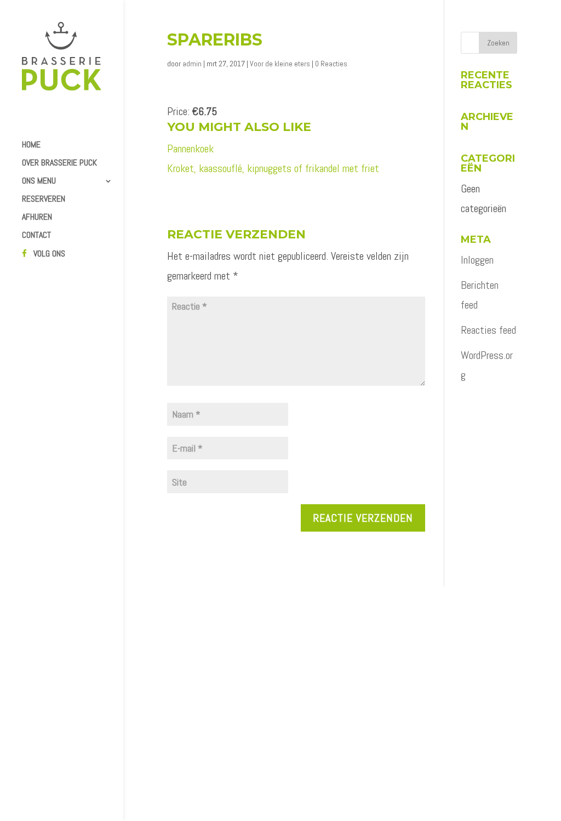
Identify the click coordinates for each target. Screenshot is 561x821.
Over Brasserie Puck (59, 163)
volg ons (49, 254)
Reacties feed (488, 330)
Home (31, 145)
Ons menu (39, 181)
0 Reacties (331, 64)
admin (192, 64)
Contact (36, 236)
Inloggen (477, 260)
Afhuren (37, 218)
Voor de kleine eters (280, 64)
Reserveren (43, 199)
